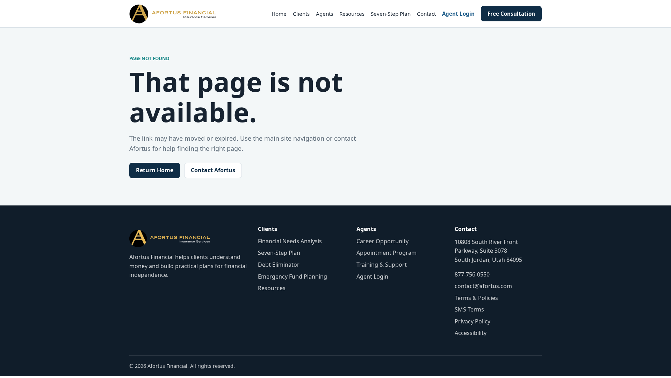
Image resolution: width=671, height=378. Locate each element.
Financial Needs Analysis (290, 241)
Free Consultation (511, 13)
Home (279, 13)
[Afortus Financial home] (172, 14)
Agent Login (458, 13)
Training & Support (381, 264)
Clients (301, 13)
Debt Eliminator (279, 264)
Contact (426, 13)
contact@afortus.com (483, 286)
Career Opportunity (382, 241)
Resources (352, 13)
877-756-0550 (472, 274)
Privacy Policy (472, 321)
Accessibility (470, 333)
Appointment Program (386, 253)
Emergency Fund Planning (292, 276)
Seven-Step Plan (391, 13)
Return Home (154, 170)
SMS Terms (469, 309)
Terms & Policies (476, 298)
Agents (324, 13)
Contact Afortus (213, 170)
